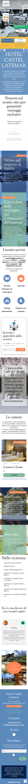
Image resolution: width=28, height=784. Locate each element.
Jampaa (15, 776)
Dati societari (9, 772)
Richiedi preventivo (20, 40)
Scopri (14, 475)
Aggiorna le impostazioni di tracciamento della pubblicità (12, 774)
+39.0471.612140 (14, 723)
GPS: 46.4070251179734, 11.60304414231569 (14, 712)
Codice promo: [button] (5, 45)
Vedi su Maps (14, 709)
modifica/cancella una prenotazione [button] (20, 45)
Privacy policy (17, 772)
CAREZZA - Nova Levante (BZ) (13, 8)
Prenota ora (14, 782)
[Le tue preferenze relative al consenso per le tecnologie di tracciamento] (25, 781)
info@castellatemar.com (14, 725)
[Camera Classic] (14, 450)
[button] (7, 40)
